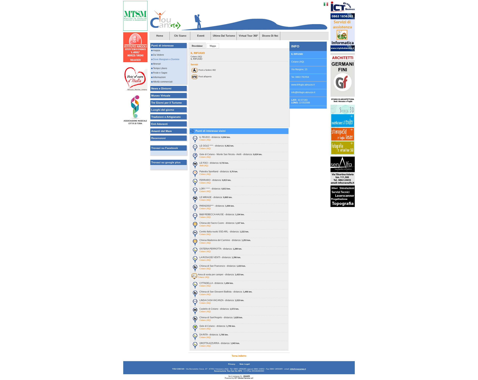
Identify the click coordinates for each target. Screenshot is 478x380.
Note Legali (245, 364)
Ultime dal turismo (224, 35)
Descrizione (197, 46)
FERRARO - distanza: (215, 180)
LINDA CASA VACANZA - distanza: (221, 300)
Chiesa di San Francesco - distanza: (222, 266)
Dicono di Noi (270, 35)
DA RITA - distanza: (213, 334)
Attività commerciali (163, 81)
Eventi (200, 35)
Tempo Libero (160, 68)
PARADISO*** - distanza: (216, 206)
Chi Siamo (180, 35)
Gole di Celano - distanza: (217, 326)
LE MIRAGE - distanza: (215, 197)
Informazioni (159, 77)
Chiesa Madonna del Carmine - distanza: (225, 240)
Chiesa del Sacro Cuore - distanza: (222, 223)
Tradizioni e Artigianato (166, 116)
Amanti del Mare (161, 131)
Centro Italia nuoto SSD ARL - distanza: (224, 231)
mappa (156, 50)
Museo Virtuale (160, 95)
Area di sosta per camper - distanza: (221, 274)
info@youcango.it (298, 369)
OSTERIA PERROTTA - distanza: (220, 248)
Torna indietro (239, 356)
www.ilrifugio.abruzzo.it (303, 84)
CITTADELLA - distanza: (216, 283)
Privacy (232, 364)
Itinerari (157, 64)
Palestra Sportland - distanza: (218, 171)
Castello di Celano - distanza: (219, 309)
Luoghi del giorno (162, 109)
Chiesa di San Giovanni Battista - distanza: (225, 291)
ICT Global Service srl (244, 378)
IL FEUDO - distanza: (214, 137)
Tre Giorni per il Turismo (166, 102)
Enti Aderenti (159, 123)
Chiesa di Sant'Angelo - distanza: (221, 317)
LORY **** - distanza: (215, 188)
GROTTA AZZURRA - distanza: (219, 343)
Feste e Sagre (160, 72)
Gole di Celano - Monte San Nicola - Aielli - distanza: (230, 154)
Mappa (213, 46)
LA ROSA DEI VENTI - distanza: (220, 257)
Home (159, 35)
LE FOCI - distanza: (214, 163)
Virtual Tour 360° (248, 35)
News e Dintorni (161, 88)
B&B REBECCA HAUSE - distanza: (221, 214)
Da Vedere (158, 55)
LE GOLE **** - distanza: (216, 145)
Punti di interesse (162, 45)
